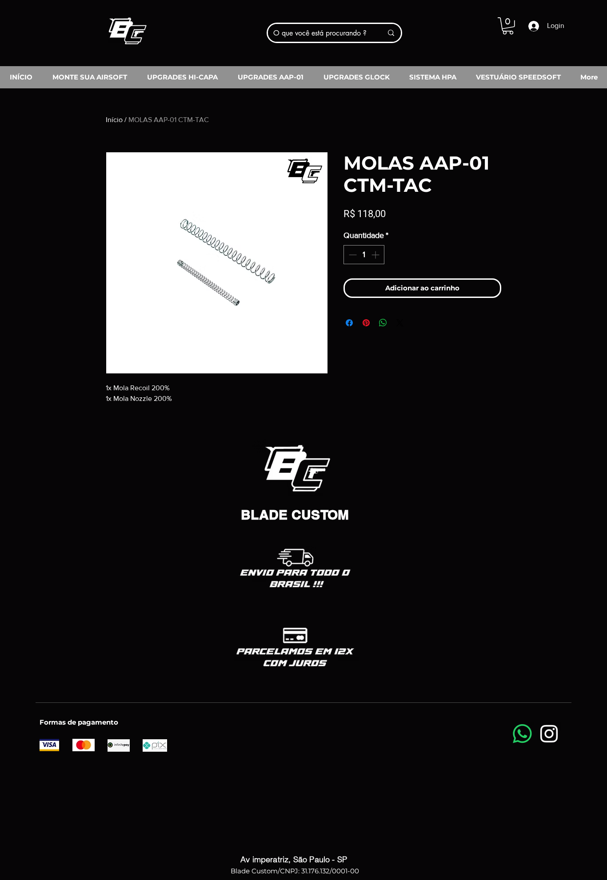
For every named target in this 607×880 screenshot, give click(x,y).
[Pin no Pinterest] (366, 322)
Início (114, 119)
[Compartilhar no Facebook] (349, 322)
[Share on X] (400, 322)
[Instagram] (549, 733)
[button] (508, 26)
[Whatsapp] (522, 733)
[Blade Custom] (127, 27)
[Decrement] (352, 255)
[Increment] (376, 255)
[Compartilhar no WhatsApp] (383, 322)
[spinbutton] (364, 255)
